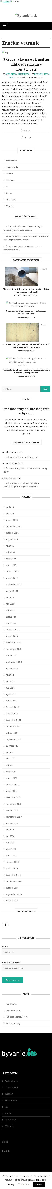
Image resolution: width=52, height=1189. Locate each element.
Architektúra (11, 160)
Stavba (9, 193)
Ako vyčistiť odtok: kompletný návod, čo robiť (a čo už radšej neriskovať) (26, 290)
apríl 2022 (11, 694)
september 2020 (14, 816)
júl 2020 (10, 829)
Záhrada (9, 206)
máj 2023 (10, 610)
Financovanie (12, 167)
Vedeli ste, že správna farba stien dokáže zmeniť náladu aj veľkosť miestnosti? (26, 238)
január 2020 (12, 868)
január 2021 (12, 791)
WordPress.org (13, 1023)
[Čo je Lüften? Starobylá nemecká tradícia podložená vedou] (22, 305)
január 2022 (12, 713)
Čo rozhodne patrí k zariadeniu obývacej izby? (25, 470)
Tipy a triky (11, 199)
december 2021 (13, 720)
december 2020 (13, 797)
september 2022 (14, 662)
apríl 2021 (11, 771)
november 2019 (13, 881)
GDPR (5, 1142)
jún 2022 (10, 681)
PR (7, 186)
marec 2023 (11, 623)
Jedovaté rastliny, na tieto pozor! (22, 457)
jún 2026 (10, 513)
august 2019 (12, 900)
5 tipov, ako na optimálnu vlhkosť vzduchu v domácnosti (26, 64)
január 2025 (12, 520)
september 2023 (14, 584)
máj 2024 (10, 552)
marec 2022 (11, 700)
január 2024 (12, 578)
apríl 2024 (11, 558)
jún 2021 (10, 758)
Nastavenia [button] (24, 1184)
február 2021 (12, 784)
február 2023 (12, 629)
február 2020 (12, 862)
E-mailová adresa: (11, 962)
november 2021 (13, 726)
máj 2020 (10, 842)
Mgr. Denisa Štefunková (17, 74)
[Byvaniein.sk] (26, 15)
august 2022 (12, 668)
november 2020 (13, 804)
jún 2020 (10, 836)
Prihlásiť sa (11, 1004)
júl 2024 (10, 545)
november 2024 (13, 526)
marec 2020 (11, 855)
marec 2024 (11, 565)
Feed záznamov (13, 1010)
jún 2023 (10, 603)
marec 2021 (11, 778)
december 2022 (13, 642)
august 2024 (12, 539)
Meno (5, 946)
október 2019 (12, 887)
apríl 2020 (11, 849)
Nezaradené (11, 180)
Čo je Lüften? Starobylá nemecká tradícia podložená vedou (23, 248)
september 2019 (14, 894)
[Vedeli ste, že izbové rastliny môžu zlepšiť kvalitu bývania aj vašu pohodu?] (22, 362)
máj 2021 (10, 765)
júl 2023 (10, 597)
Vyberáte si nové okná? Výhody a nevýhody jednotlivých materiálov (21, 485)
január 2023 (12, 636)
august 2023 (12, 591)
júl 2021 (10, 752)
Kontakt (6, 1151)
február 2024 (12, 571)
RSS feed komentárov (16, 1016)
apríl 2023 (11, 616)
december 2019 (13, 875)
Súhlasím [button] (39, 1184)
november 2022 (13, 649)
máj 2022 (10, 687)
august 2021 (12, 745)
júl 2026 (10, 507)
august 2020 (12, 823)
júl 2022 (10, 674)
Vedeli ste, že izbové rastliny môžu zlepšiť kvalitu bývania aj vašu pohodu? (23, 228)
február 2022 (12, 707)
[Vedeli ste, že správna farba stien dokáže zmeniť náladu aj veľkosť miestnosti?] (22, 333)
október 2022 (12, 655)
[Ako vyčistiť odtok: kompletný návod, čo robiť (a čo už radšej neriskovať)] (21, 277)
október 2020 (12, 810)
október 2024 (12, 532)
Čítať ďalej (26, 130)
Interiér (38, 74)
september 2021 (14, 739)
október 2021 (12, 733)
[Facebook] (5, 925)
